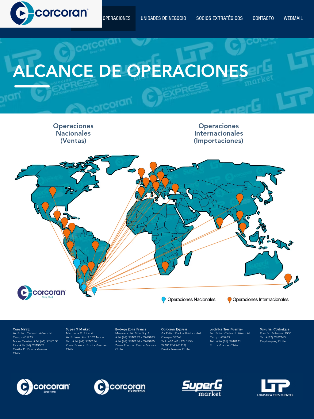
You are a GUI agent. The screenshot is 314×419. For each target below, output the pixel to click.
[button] (219, 18)
